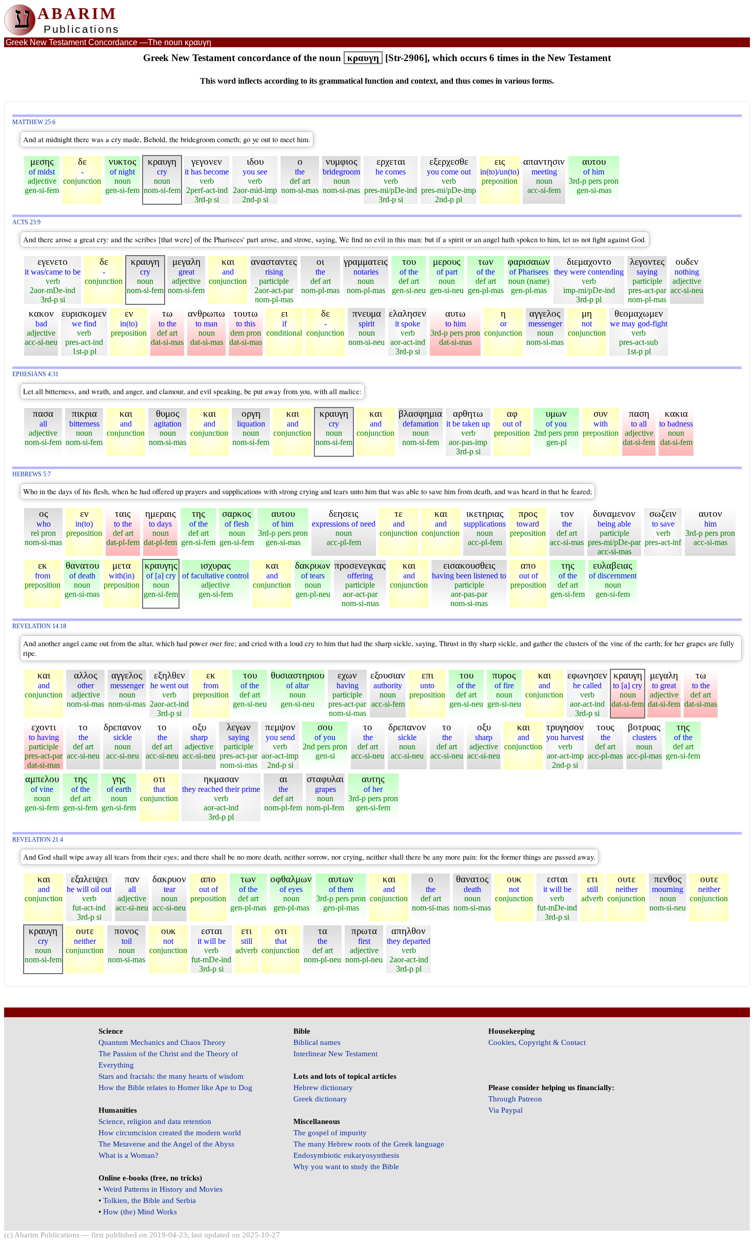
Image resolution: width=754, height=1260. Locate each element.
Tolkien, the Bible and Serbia (149, 1200)
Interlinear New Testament (335, 1054)
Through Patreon (515, 1099)
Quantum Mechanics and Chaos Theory (162, 1042)
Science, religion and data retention (154, 1121)
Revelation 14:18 (39, 626)
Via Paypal (505, 1110)
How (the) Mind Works (140, 1212)
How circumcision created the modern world (169, 1133)
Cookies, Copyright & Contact (537, 1042)
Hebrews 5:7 (31, 474)
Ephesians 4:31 (35, 374)
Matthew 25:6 (33, 122)
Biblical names (317, 1042)
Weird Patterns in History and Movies (163, 1189)
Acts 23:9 (26, 222)
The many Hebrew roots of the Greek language (368, 1144)
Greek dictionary (320, 1099)
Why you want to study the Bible (346, 1166)
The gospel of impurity (330, 1133)
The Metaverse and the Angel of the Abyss (166, 1144)
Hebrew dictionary (323, 1087)
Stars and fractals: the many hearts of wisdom (171, 1076)
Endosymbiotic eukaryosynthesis (346, 1155)
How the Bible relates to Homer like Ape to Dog (175, 1087)
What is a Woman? (128, 1155)
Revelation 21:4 (37, 840)
